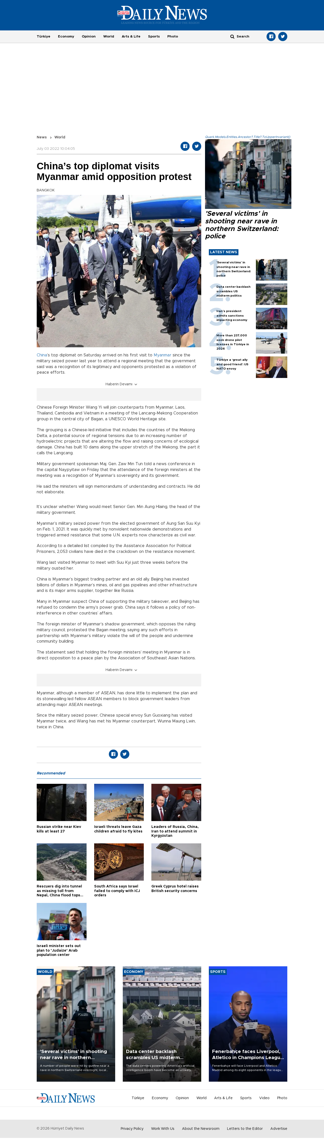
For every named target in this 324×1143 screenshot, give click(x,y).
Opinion (89, 36)
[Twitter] (282, 36)
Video (264, 1098)
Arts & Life (131, 36)
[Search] (232, 36)
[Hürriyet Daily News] (162, 14)
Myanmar (162, 355)
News (42, 137)
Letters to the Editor (245, 1129)
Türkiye (43, 36)
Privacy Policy (132, 1129)
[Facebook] (271, 36)
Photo (172, 36)
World (108, 36)
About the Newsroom (200, 1129)
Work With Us (162, 1129)
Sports (154, 36)
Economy (66, 36)
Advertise (278, 1129)
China (42, 355)
